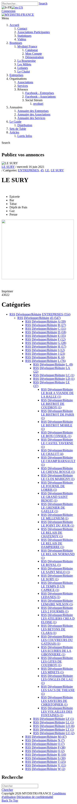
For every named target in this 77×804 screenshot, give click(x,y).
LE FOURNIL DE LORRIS (53, 487)
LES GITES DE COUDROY (51, 663)
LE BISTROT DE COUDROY (52, 405)
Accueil (14, 25)
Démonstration (34, 57)
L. (69, 364)
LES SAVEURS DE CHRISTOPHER (54, 702)
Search (43, 3)
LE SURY (8, 166)
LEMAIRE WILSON (57, 604)
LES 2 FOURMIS (55, 611)
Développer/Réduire (28, 314)
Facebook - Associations (40, 96)
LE (47, 170)
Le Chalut (23, 71)
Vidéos (21, 39)
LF (70, 718)
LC (70, 375)
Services (22, 85)
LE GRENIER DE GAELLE (53, 509)
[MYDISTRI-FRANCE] (18, 14)
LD (70, 378)
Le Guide (15, 121)
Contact (22, 28)
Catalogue (31, 50)
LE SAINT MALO (55, 572)
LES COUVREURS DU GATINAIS (57, 641)
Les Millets (24, 64)
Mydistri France (27, 46)
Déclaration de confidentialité (35, 797)
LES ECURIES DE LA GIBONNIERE (56, 652)
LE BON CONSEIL (56, 436)
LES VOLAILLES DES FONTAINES (56, 713)
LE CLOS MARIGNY (57, 479)
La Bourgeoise (26, 60)
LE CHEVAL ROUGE (58, 471)
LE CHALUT (52, 454)
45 (42, 170)
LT (70, 729)
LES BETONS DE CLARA (53, 631)
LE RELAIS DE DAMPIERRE (52, 545)
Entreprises (16, 75)
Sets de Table (17, 128)
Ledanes (22, 68)
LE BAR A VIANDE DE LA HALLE (57, 394)
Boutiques (15, 43)
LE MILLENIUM (54, 518)
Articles (14, 132)
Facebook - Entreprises (39, 93)
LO (70, 726)
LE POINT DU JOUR (57, 525)
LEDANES (50, 597)
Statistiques (24, 35)
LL (70, 722)
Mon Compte (33, 53)
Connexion (8, 11)
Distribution (24, 125)
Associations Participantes (33, 32)
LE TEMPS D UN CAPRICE (53, 588)
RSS (12, 314)
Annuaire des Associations (33, 114)
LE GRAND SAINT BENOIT (54, 498)
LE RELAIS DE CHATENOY (52, 534)
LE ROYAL (51, 565)
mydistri (38, 103)
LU (70, 733)
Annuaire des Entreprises (33, 111)
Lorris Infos (24, 136)
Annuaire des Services (31, 118)
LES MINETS (52, 672)
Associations (25, 82)
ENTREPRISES (28, 170)
